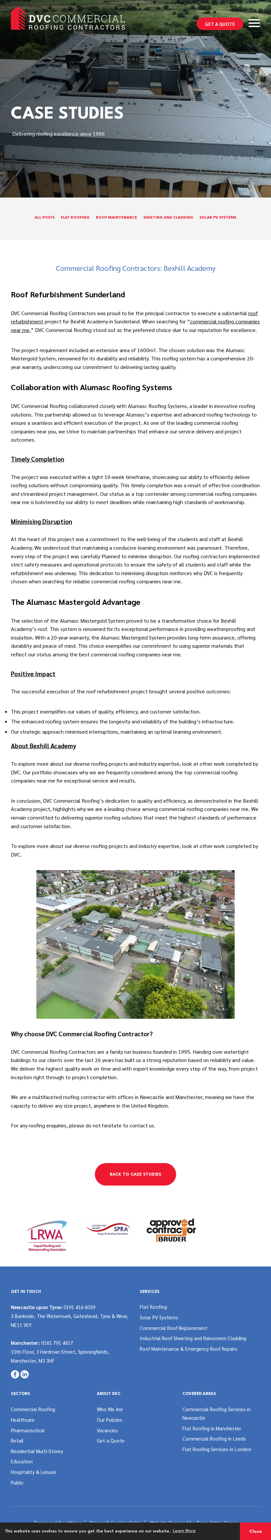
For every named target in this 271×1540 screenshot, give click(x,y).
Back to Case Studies (135, 1174)
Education (22, 1461)
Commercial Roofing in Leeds (214, 1438)
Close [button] (255, 1531)
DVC (15, 854)
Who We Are (110, 1409)
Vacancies (107, 1430)
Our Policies (109, 1419)
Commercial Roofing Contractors (58, 1051)
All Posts (45, 218)
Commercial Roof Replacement (174, 1328)
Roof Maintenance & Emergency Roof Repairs (188, 1348)
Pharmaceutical (28, 1430)
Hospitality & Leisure (33, 1472)
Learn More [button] (184, 1531)
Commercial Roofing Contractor (104, 1034)
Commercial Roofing (33, 1409)
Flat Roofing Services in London (216, 1449)
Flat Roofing (75, 218)
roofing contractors (205, 556)
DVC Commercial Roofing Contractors (54, 313)
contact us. (142, 1125)
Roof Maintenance (116, 218)
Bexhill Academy (89, 321)
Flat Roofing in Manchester (211, 1428)
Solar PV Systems (218, 218)
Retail (17, 1440)
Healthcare (23, 1419)
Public (17, 1482)
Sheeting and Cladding (168, 218)
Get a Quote (220, 24)
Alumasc (110, 637)
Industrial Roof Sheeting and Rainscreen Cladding (193, 1338)
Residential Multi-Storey (37, 1451)
